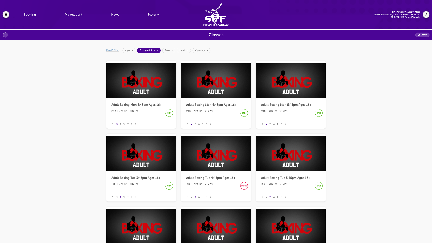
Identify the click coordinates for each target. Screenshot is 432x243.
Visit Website (414, 17)
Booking (30, 14)
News (115, 14)
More (152, 14)
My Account (73, 14)
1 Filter (423, 35)
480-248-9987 (398, 17)
